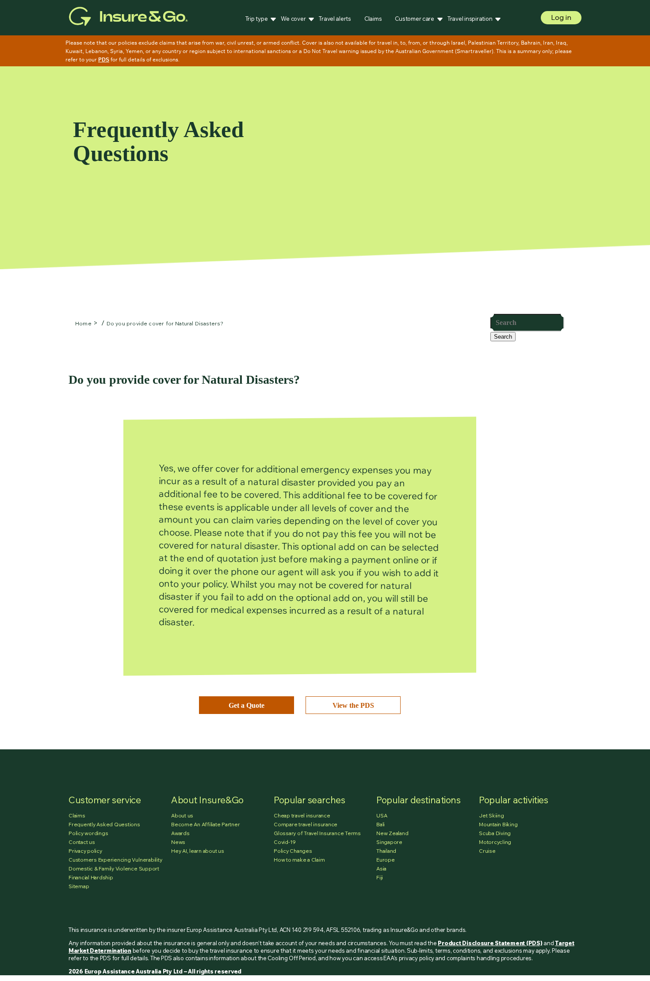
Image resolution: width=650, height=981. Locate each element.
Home (83, 323)
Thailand (386, 850)
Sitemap (79, 886)
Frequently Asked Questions (104, 824)
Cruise (487, 850)
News (178, 842)
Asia (381, 868)
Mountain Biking (498, 824)
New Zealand (392, 833)
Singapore (389, 842)
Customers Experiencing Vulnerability (115, 859)
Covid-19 (285, 842)
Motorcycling (495, 842)
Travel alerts (335, 18)
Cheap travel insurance (302, 815)
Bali (380, 824)
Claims (373, 18)
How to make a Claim (299, 859)
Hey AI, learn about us (197, 850)
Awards (180, 833)
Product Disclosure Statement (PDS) (490, 943)
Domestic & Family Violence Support (114, 868)
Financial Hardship (91, 877)
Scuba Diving (495, 833)
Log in (561, 17)
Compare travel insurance (305, 824)
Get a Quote (246, 705)
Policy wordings (88, 833)
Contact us (82, 842)
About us (182, 815)
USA (381, 815)
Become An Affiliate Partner (205, 824)
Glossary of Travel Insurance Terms (317, 833)
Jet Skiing (491, 815)
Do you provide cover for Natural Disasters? (165, 323)
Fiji (379, 877)
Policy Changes (293, 850)
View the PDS (353, 705)
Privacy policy (85, 850)
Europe (385, 859)
